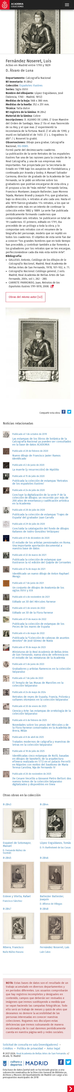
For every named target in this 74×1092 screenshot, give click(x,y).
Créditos (8, 1048)
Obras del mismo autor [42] (25, 297)
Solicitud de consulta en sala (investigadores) (30, 1044)
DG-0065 (22, 146)
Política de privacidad (30, 1048)
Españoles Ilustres (31, 85)
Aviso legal (53, 1048)
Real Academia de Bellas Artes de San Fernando (41, 1053)
